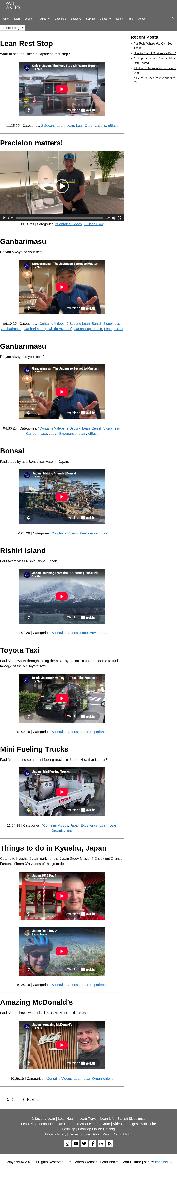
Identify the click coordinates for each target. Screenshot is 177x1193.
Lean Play (28, 1124)
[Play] (4, 218)
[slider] (59, 218)
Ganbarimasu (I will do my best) (48, 329)
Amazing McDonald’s (36, 1002)
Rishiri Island (23, 551)
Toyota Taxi (19, 650)
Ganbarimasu (23, 241)
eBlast (113, 125)
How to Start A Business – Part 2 (155, 53)
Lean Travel (88, 1119)
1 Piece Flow (93, 224)
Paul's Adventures (93, 533)
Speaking (76, 18)
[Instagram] (67, 1143)
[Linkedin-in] (101, 1143)
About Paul (101, 1134)
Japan (5, 18)
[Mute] (114, 218)
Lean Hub (60, 18)
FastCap (68, 1129)
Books (28, 18)
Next (33, 1099)
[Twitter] (84, 1143)
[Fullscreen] (119, 218)
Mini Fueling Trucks (34, 749)
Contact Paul (122, 1134)
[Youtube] (75, 1143)
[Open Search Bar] (173, 18)
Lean (17, 18)
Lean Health (67, 1119)
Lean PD (46, 1124)
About (141, 18)
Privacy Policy (55, 1134)
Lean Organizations (91, 125)
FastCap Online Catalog (96, 1129)
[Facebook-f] (92, 1143)
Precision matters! (31, 143)
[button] (62, 186)
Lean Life (107, 1119)
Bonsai (12, 451)
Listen (119, 18)
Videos (104, 18)
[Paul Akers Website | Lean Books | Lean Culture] (14, 6)
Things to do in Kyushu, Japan (53, 848)
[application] (62, 186)
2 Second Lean (52, 125)
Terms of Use (79, 1134)
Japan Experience (88, 329)
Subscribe (148, 1124)
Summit (90, 18)
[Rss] (109, 1143)
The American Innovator (91, 1124)
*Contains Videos (68, 224)
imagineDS (163, 1162)
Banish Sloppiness (106, 323)
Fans (130, 18)
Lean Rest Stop (26, 43)
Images (132, 1124)
